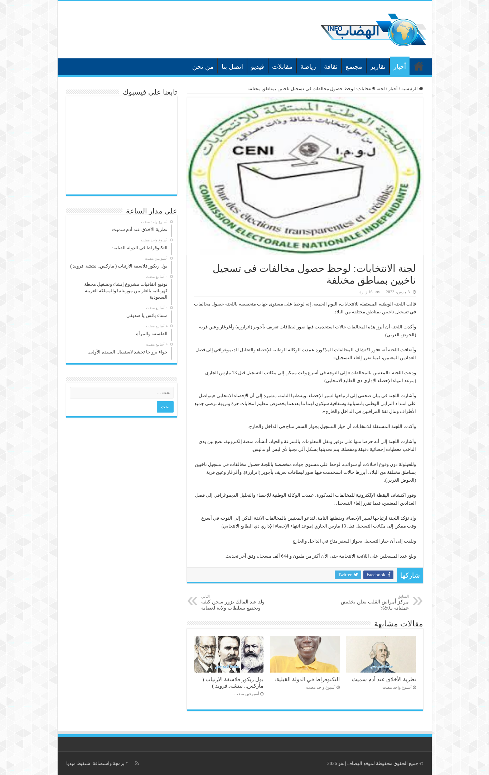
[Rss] (137, 763)
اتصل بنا (232, 66)
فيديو (257, 66)
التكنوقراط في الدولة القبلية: (307, 679)
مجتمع (353, 66)
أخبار (399, 66)
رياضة (308, 66)
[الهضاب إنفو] (373, 28)
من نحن (203, 66)
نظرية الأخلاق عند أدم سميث (384, 679)
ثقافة (331, 66)
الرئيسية (419, 65)
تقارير (378, 66)
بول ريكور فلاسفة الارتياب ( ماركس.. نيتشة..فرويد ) (232, 682)
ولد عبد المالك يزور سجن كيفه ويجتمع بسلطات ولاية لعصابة (233, 602)
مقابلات (282, 66)
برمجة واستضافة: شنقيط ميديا (95, 763)
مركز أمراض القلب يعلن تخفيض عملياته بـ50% (375, 602)
